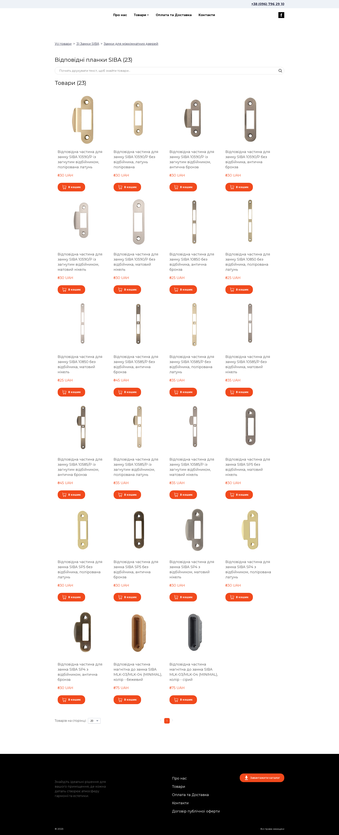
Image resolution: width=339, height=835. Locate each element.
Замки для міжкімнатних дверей (131, 44)
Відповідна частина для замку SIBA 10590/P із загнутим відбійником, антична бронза (192, 159)
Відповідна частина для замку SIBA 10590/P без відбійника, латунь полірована (136, 159)
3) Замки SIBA (87, 44)
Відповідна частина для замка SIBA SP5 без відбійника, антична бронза (136, 569)
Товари (140, 15)
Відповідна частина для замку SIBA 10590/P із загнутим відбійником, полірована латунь (80, 159)
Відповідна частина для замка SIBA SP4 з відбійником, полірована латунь (248, 569)
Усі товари (63, 44)
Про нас (120, 15)
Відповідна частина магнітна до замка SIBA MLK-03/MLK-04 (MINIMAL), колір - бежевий (138, 672)
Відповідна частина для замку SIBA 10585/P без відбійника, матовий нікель (247, 364)
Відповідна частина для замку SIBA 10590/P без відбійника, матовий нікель (136, 262)
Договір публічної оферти (196, 811)
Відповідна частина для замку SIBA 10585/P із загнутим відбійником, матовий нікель (192, 467)
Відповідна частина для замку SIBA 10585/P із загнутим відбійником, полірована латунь (136, 467)
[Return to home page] (72, 15)
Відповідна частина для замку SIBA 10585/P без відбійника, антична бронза (136, 364)
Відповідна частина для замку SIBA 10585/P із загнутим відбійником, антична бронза (80, 467)
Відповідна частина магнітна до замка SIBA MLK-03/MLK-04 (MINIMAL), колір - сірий (194, 672)
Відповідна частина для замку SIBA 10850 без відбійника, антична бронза (192, 262)
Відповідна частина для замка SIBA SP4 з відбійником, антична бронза (80, 672)
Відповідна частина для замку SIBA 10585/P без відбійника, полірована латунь (192, 364)
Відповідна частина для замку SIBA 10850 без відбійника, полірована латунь (247, 262)
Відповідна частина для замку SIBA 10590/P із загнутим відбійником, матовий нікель (80, 262)
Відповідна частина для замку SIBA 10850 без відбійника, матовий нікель (80, 364)
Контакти (207, 15)
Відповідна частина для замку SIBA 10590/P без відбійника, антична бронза (247, 159)
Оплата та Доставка (174, 15)
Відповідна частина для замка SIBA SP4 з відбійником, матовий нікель (192, 569)
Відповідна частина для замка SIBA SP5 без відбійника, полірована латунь (80, 569)
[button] (281, 15)
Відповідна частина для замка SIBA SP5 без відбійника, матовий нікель (247, 467)
